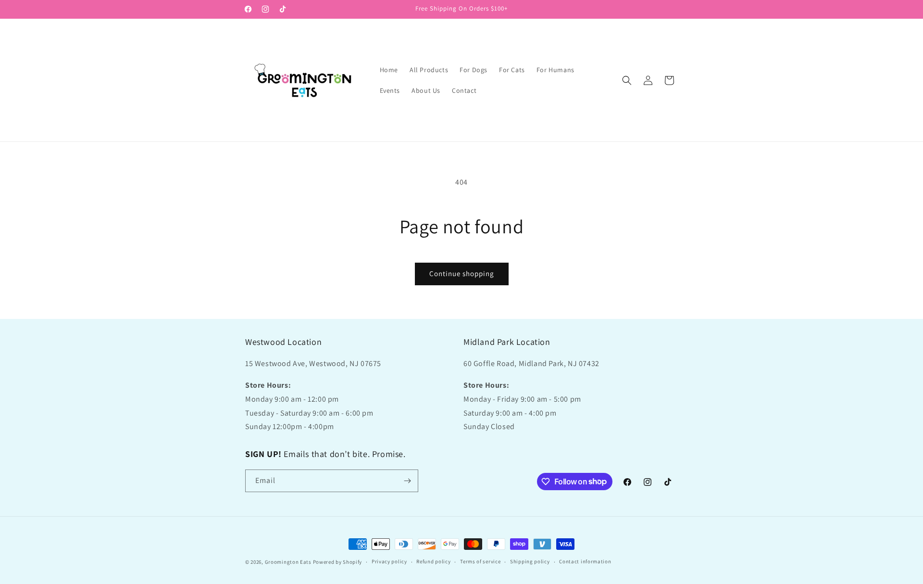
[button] (626, 80)
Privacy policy (389, 561)
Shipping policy (530, 561)
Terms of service (480, 561)
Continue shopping (461, 273)
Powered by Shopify (337, 562)
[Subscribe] (407, 481)
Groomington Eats (288, 562)
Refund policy (433, 561)
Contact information (585, 561)
